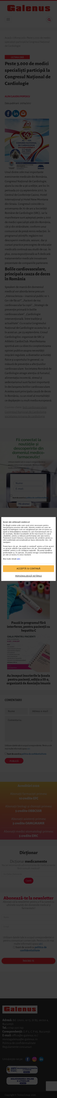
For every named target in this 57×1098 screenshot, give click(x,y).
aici (18, 559)
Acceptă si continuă (28, 568)
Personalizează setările (28, 576)
